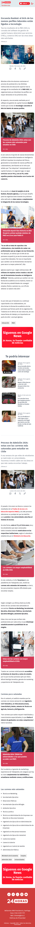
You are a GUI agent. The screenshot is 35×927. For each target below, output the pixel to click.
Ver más (5, 149)
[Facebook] (15, 69)
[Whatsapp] (10, 69)
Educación (5, 323)
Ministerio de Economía (10, 856)
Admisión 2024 (7, 859)
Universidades (19, 859)
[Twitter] (20, 69)
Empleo (23, 856)
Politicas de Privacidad (17, 918)
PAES (13, 323)
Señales (24, 3)
